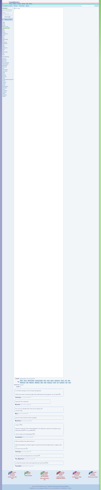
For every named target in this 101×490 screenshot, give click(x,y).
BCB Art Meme (5, 26)
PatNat (3, 80)
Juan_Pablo (4, 71)
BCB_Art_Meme (31, 380)
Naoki (3, 78)
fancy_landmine (5, 62)
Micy (16, 413)
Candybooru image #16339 (76, 475)
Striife (3, 89)
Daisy (3, 29)
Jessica (3, 32)
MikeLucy (4, 42)
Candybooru (14, 2)
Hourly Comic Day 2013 (12, 475)
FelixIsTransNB (5, 64)
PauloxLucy (49, 382)
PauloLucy (4, 47)
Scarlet (3, 85)
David (3, 31)
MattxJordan (22, 382)
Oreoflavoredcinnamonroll (7, 79)
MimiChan (4, 76)
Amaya (3, 25)
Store (30, 3)
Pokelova (4, 82)
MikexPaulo (37, 382)
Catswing (4, 8)
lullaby (3, 72)
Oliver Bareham (65, 486)
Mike (3, 40)
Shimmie (42, 488)
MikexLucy (31, 382)
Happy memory (27, 473)
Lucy (3, 36)
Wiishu (3, 93)
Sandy (3, 49)
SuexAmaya (62, 382)
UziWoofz (4, 92)
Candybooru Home (8, 6)
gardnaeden (4, 65)
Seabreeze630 (5, 86)
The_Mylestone (19, 459)
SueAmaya (4, 52)
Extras (23, 3)
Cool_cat (4, 61)
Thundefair (4, 90)
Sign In (27, 6)
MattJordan (5, 39)
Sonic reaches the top (44, 475)
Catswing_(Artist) (39, 380)
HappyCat (4, 66)
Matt (3, 38)
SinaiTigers (4, 87)
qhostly (3, 83)
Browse (16, 6)
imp (3, 68)
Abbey (3, 23)
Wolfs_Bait (4, 94)
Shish (46, 488)
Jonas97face (5, 69)
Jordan (3, 35)
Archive (19, 3)
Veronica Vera (56, 486)
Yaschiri (4, 96)
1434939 (4, 58)
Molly (3, 45)
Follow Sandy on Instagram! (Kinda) (60, 475)
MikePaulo (4, 43)
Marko (3, 73)
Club (27, 3)
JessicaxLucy (57, 380)
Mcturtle (4, 75)
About (14, 3)
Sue (3, 50)
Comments (22, 6)
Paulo (3, 46)
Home (10, 3)
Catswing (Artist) (6, 28)
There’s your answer (92, 474)
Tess (3, 53)
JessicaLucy (5, 33)
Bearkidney (4, 59)
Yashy (3, 54)
